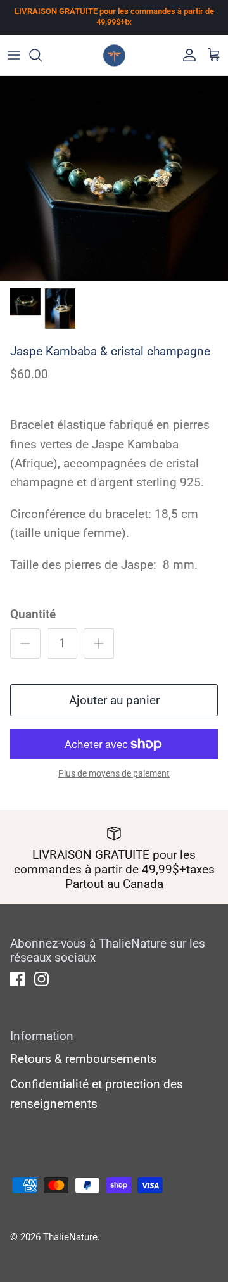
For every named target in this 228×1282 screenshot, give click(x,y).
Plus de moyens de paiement (114, 773)
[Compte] (186, 55)
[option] (114, 178)
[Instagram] (41, 979)
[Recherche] (42, 55)
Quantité (33, 614)
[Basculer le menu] (14, 55)
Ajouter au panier (114, 700)
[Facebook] (17, 979)
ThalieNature (70, 1237)
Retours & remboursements (83, 1058)
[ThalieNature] (114, 55)
